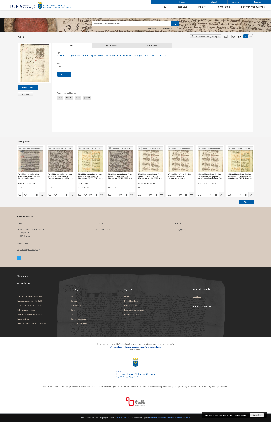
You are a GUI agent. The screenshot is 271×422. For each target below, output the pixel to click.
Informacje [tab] (112, 45)
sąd (60, 97)
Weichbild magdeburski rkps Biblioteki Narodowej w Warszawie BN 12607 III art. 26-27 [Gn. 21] (120, 176)
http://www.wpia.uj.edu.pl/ (27, 249)
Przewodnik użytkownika (134, 310)
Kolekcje (182, 7)
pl (246, 36)
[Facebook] (19, 258)
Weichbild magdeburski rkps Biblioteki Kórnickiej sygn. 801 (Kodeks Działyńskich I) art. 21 (209, 176)
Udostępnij (235, 2)
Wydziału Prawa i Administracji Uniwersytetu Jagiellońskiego (135, 347)
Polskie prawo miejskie (26, 310)
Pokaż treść (28, 87)
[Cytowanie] (239, 36)
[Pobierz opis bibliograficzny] (31, 194)
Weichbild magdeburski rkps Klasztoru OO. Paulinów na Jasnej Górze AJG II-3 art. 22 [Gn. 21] (240, 176)
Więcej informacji (240, 415)
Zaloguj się (197, 297)
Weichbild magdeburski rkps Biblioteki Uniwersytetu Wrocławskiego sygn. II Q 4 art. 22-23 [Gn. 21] (60, 176)
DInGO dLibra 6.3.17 (123, 418)
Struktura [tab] (152, 45)
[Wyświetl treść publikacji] (36, 194)
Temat (73, 310)
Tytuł (73, 296)
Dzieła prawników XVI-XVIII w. (30, 305)
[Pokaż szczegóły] (41, 194)
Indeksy (202, 7)
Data (72, 314)
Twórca (74, 301)
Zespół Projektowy (131, 301)
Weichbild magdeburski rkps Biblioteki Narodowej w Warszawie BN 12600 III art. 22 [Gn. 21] (150, 176)
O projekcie (224, 7)
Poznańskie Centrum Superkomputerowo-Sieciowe (169, 418)
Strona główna (23, 283)
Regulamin (128, 296)
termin (68, 97)
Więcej (246, 202)
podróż (87, 97)
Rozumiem (257, 415)
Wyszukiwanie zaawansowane (160, 28)
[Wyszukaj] (175, 23)
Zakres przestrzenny (79, 319)
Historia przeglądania (253, 7)
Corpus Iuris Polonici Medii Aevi (30, 296)
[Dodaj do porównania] (226, 36)
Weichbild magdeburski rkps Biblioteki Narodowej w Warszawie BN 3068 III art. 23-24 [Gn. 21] (90, 176)
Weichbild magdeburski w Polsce (30, 314)
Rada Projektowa (130, 305)
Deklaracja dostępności (133, 314)
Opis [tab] (72, 45)
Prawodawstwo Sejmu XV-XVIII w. (31, 301)
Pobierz (27, 94)
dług (78, 97)
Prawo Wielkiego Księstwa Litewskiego (32, 323)
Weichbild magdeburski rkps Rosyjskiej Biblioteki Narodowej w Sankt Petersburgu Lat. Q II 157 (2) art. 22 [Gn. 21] (180, 176)
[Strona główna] (165, 7)
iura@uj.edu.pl (181, 229)
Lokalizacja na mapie (79, 323)
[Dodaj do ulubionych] (233, 36)
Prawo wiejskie (23, 319)
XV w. (59, 66)
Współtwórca (76, 305)
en (162, 2)
